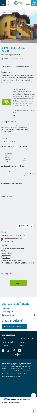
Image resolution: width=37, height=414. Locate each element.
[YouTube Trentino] (19, 350)
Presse (4, 339)
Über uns (5, 345)
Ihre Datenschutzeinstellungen (18, 399)
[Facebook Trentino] (14, 350)
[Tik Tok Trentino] (8, 350)
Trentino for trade (7, 342)
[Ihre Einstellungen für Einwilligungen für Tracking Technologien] (33, 410)
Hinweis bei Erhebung (10, 403)
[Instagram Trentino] (3, 350)
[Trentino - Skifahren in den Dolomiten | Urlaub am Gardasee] (18, 3)
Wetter (22, 345)
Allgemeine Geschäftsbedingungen (11, 376)
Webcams (23, 342)
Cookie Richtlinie (22, 373)
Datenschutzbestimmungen (9, 373)
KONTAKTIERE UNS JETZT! (15, 326)
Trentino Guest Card (26, 339)
